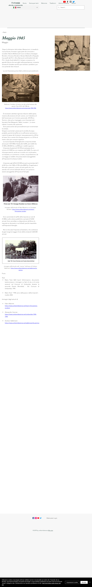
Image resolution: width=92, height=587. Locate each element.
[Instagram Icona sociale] (36, 518)
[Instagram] (70, 2)
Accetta (84, 582)
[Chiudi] (90, 582)
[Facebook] (67, 2)
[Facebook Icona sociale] (33, 518)
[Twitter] (41, 518)
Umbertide (15, 3)
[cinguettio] (73, 2)
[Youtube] (64, 2)
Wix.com (50, 530)
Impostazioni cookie (72, 582)
